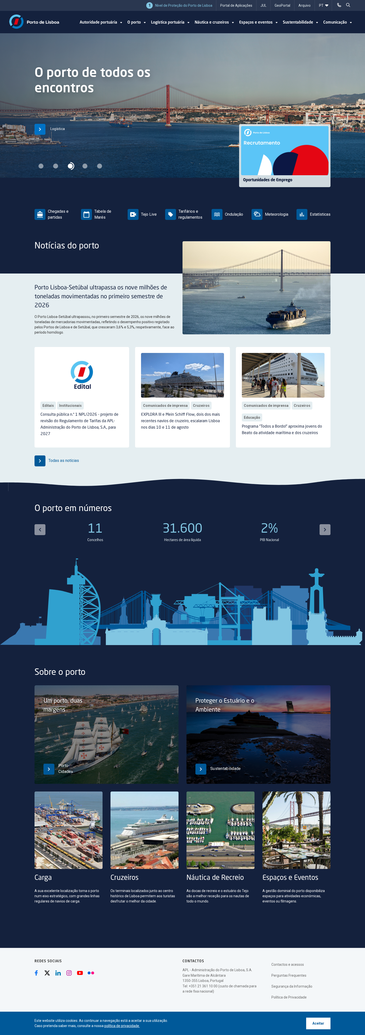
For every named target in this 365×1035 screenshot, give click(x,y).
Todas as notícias (63, 460)
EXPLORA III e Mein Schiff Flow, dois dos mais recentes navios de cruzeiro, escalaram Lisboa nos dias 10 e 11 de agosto (180, 421)
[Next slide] (325, 529)
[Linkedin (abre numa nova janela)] (58, 972)
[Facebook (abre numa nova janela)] (36, 972)
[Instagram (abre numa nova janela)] (69, 972)
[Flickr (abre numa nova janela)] (90, 972)
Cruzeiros (201, 406)
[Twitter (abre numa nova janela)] (47, 972)
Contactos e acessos (287, 964)
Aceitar (318, 1023)
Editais (48, 406)
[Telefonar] (339, 5)
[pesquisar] (348, 5)
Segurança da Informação (291, 986)
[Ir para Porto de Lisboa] (34, 21)
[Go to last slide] (40, 529)
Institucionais (70, 406)
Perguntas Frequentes (288, 975)
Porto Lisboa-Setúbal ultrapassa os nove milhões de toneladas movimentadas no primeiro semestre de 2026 (101, 297)
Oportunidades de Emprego (267, 180)
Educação (252, 417)
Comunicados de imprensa (165, 406)
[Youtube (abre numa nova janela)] (79, 972)
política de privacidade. (122, 1026)
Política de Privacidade (289, 997)
